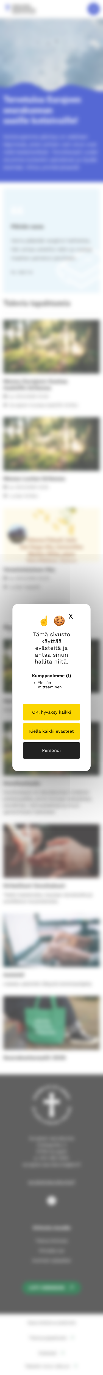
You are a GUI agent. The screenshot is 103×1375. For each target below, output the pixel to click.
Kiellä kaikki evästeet (51, 731)
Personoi (51, 750)
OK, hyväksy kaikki (51, 712)
